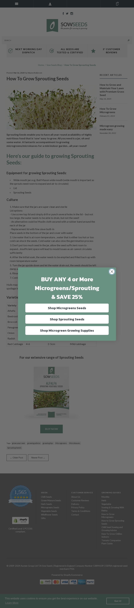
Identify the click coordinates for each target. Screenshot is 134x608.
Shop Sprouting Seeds (67, 319)
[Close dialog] (112, 271)
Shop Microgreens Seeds (67, 308)
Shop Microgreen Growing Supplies (67, 330)
